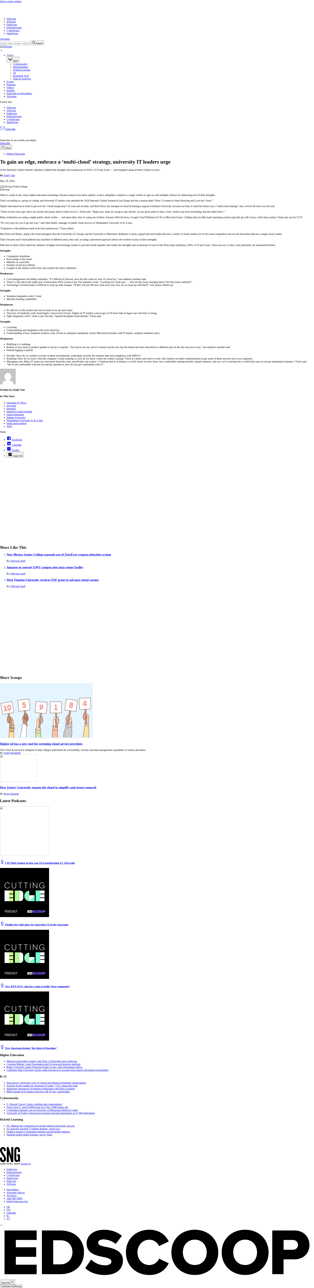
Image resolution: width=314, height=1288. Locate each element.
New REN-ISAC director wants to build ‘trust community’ (37, 986)
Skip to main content (10, 1)
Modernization (20, 67)
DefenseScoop (14, 27)
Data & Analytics (22, 78)
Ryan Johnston (11, 793)
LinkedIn (11, 1212)
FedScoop (12, 24)
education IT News (16, 402)
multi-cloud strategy (17, 423)
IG (8, 1215)
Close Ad (5, 1283)
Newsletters (13, 1189)
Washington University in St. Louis (25, 420)
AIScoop (11, 21)
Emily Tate (9, 175)
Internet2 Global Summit (19, 411)
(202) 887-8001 (15, 1198)
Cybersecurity (20, 64)
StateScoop (12, 33)
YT (8, 1218)
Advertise (5, 39)
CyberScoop (13, 30)
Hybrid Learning (21, 70)
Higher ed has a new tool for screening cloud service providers (41, 743)
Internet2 (11, 408)
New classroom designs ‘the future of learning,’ (30, 1048)
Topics (10, 55)
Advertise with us (16, 1192)
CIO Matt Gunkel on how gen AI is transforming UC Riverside (39, 863)
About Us (26, 1163)
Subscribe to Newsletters (19, 93)
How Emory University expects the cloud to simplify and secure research (48, 787)
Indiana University (16, 417)
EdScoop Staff (17, 561)
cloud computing (15, 414)
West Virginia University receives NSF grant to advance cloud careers (53, 580)
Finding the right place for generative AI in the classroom (36, 924)
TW (9, 1210)
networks (11, 405)
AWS (9, 426)
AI (14, 72)
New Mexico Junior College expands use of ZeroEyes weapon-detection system (59, 554)
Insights (11, 90)
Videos (10, 87)
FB (8, 1207)
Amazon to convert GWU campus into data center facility (45, 567)
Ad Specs (12, 1195)
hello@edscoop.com (17, 1201)
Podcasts (11, 84)
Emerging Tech (21, 75)
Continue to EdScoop (11, 1286)
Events (10, 81)
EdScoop (11, 18)
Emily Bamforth (12, 753)
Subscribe (10, 129)
